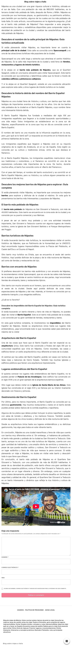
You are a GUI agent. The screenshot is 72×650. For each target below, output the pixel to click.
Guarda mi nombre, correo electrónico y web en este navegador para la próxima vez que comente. (35, 588)
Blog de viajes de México (12, 620)
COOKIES (20, 610)
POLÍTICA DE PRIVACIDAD (34, 610)
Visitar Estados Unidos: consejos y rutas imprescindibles (36, 624)
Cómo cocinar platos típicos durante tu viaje (38, 620)
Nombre (5, 557)
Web (3, 577)
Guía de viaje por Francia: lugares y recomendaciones (36, 628)
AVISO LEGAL (50, 610)
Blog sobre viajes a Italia (35, 2)
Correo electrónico (10, 567)
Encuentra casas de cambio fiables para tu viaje (40, 626)
